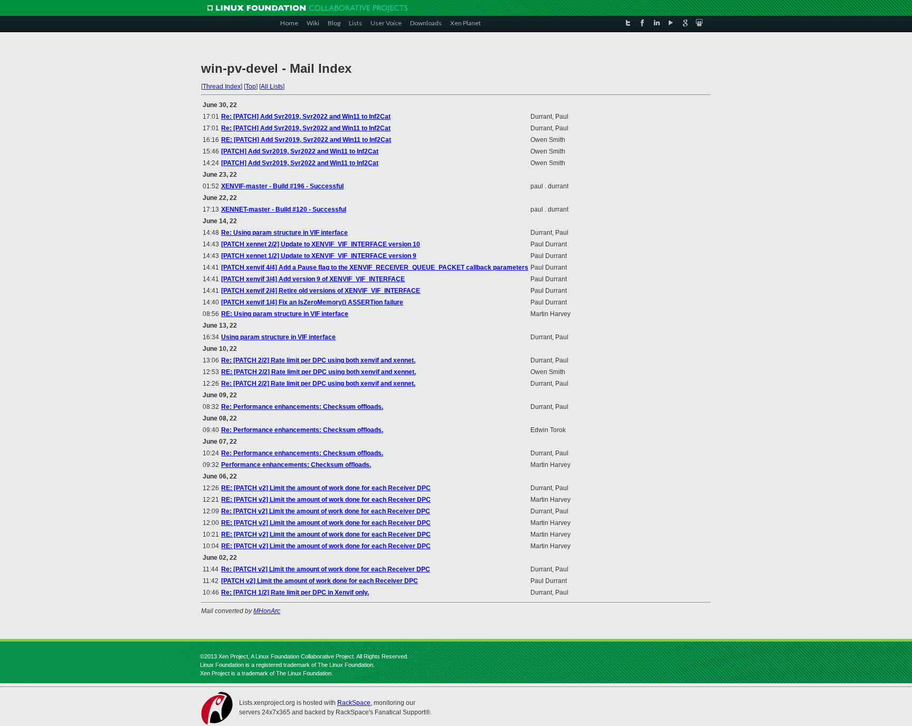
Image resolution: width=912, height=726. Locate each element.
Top (250, 86)
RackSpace (353, 702)
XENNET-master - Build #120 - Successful (283, 209)
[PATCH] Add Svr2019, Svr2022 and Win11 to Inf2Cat (299, 151)
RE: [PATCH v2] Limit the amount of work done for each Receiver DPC (326, 488)
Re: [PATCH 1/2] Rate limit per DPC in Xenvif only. (295, 592)
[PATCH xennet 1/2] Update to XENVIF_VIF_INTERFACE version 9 (318, 256)
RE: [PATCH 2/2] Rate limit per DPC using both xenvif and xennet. (318, 372)
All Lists (272, 86)
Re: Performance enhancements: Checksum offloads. (302, 406)
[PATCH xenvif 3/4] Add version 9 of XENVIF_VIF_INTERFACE (313, 279)
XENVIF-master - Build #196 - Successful (282, 186)
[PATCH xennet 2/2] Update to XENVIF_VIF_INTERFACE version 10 (320, 244)
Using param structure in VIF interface (278, 337)
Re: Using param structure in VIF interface (284, 232)
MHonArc (266, 611)
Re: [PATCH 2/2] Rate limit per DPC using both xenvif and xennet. (318, 360)
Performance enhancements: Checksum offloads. (296, 465)
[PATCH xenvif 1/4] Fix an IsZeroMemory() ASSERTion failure (312, 302)
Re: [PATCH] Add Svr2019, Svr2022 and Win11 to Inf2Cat (306, 116)
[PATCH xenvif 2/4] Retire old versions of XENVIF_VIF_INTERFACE (320, 290)
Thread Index (222, 86)
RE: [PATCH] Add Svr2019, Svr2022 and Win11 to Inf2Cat (306, 140)
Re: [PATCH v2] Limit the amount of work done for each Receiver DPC (325, 511)
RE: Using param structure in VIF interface (284, 314)
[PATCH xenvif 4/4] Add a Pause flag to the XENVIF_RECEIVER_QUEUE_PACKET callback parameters (374, 267)
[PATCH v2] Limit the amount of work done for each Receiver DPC (319, 581)
